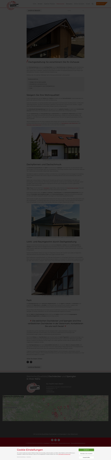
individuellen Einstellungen (64, 454)
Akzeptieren (86, 449)
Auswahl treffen (86, 457)
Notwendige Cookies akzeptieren (86, 453)
